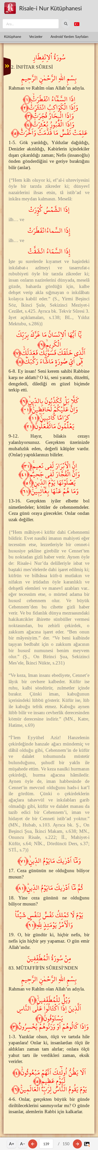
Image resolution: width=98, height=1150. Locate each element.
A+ (11, 1143)
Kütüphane (12, 36)
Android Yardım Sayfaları (69, 36)
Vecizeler (35, 36)
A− (22, 1143)
